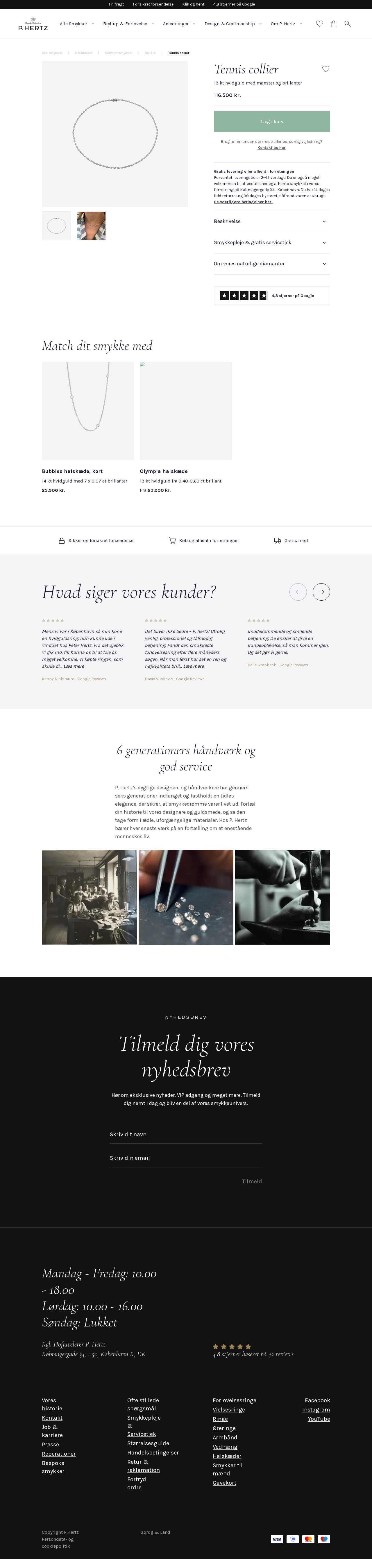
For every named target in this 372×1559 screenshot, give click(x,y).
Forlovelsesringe (234, 1400)
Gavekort (224, 1482)
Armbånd (225, 1437)
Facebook (317, 1400)
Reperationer (59, 1453)
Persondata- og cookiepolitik (58, 1542)
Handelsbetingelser (153, 1452)
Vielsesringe (229, 1409)
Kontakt (52, 1417)
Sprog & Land (155, 1532)
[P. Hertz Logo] (33, 24)
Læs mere (73, 666)
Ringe (220, 1419)
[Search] (347, 24)
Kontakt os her (271, 147)
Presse (50, 1444)
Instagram (316, 1409)
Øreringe (224, 1428)
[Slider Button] (321, 592)
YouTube (319, 1419)
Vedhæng (225, 1446)
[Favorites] (320, 24)
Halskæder (227, 1456)
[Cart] (333, 24)
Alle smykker (52, 53)
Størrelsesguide (148, 1443)
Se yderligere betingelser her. (243, 201)
